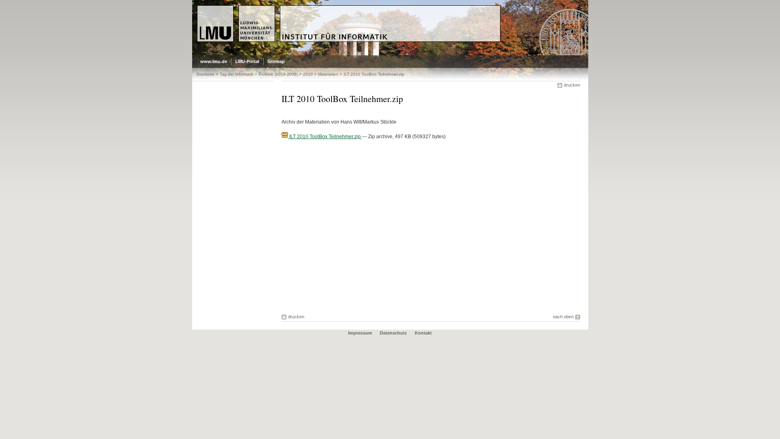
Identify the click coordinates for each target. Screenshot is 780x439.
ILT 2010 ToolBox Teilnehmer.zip (325, 136)
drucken (572, 85)
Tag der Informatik (237, 74)
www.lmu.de (213, 61)
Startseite (205, 74)
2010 (308, 74)
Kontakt (423, 332)
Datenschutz (393, 332)
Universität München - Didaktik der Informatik (345, 8)
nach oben (563, 316)
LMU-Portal (247, 61)
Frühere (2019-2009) (278, 74)
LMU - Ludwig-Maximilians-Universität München (231, 12)
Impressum (360, 332)
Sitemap (276, 61)
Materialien (328, 74)
